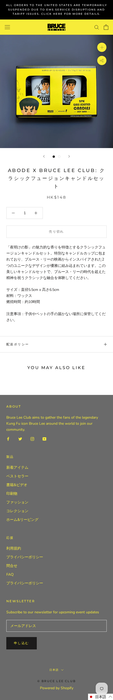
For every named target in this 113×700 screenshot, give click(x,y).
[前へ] (44, 156)
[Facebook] (8, 438)
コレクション (17, 510)
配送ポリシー (17, 344)
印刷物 (11, 493)
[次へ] (69, 156)
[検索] (96, 27)
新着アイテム (17, 467)
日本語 (54, 670)
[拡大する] (101, 47)
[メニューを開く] (7, 27)
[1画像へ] (54, 156)
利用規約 (13, 548)
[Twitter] (20, 438)
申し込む (21, 643)
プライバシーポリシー (24, 557)
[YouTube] (44, 438)
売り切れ (56, 231)
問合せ (11, 565)
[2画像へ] (59, 156)
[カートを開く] (106, 27)
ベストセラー (17, 476)
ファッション (17, 502)
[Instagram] (32, 438)
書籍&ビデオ (16, 484)
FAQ (10, 574)
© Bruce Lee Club (56, 681)
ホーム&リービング (22, 519)
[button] (100, 697)
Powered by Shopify (56, 688)
